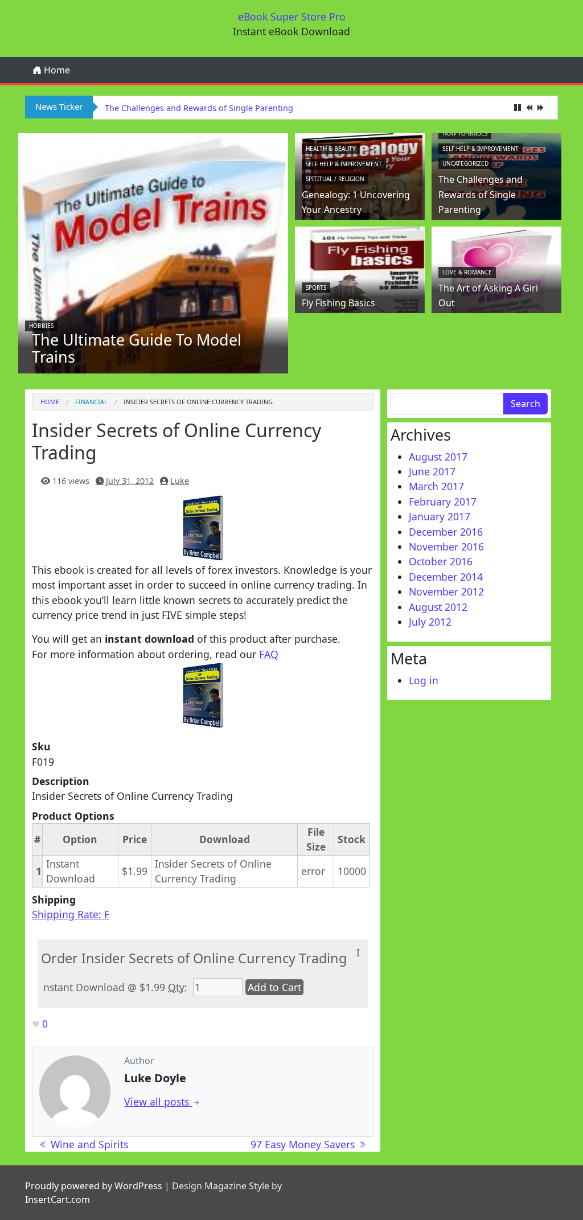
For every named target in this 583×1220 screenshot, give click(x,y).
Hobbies (41, 326)
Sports (316, 287)
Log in (423, 680)
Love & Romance (467, 272)
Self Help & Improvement (344, 164)
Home (56, 70)
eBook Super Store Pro (292, 16)
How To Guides (464, 133)
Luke (179, 480)
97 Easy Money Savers (304, 1144)
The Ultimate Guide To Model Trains (136, 348)
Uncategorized (465, 163)
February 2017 (443, 501)
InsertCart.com (57, 1199)
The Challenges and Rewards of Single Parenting (199, 107)
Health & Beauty (331, 149)
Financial (91, 402)
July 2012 (430, 622)
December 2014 (446, 577)
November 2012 (446, 591)
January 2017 (439, 516)
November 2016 (446, 546)
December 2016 (446, 532)
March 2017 (436, 486)
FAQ (268, 654)
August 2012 (438, 607)
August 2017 (438, 456)
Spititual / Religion (335, 179)
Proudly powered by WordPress (93, 1186)
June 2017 (432, 471)
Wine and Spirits (88, 1144)
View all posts (158, 1101)
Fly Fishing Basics (338, 303)
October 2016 (441, 561)
